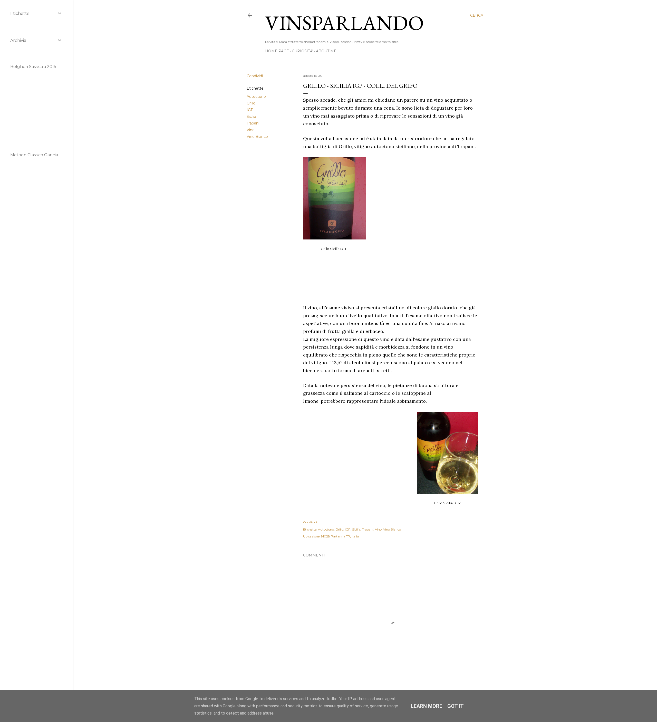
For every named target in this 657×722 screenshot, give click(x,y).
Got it (455, 706)
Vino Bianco (257, 136)
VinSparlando (344, 22)
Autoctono (256, 96)
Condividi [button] (255, 76)
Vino (251, 130)
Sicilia (251, 116)
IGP (250, 110)
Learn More (426, 706)
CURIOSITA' (302, 51)
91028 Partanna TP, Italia (340, 536)
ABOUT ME (326, 51)
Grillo (251, 103)
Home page (277, 51)
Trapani (253, 123)
